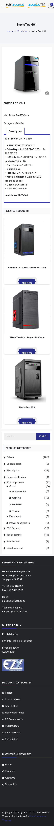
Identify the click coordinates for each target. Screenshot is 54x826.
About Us (10, 777)
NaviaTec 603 (27, 407)
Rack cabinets (14, 534)
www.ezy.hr (8, 651)
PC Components (15, 482)
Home (8, 764)
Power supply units (19, 522)
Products (10, 771)
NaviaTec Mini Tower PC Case (27, 337)
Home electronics (16, 477)
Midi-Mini (19, 123)
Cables (10, 457)
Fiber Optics (13, 470)
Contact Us (11, 784)
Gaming (16, 497)
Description (15, 131)
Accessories (19, 491)
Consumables (13, 463)
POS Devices (13, 528)
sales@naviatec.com (13, 600)
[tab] (15, 131)
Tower (15, 511)
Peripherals (15, 516)
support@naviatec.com (15, 611)
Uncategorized (14, 548)
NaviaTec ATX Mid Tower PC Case (27, 267)
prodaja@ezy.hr (10, 647)
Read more (27, 283)
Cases (12, 486)
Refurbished (13, 541)
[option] (27, 67)
